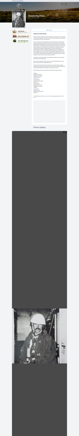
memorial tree (47, 96)
